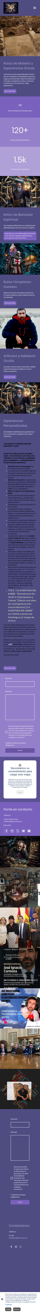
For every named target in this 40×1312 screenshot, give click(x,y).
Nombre (8, 678)
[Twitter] (17, 830)
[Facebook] (6, 830)
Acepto (20, 792)
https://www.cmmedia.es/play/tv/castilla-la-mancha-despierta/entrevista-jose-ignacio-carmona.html (20, 235)
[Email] (29, 830)
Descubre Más (10, 91)
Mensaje (8, 691)
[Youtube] (23, 830)
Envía (20, 1202)
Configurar (8, 1304)
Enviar (20, 750)
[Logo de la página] (11, 8)
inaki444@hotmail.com (18, 1238)
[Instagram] (12, 830)
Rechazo (17, 1309)
